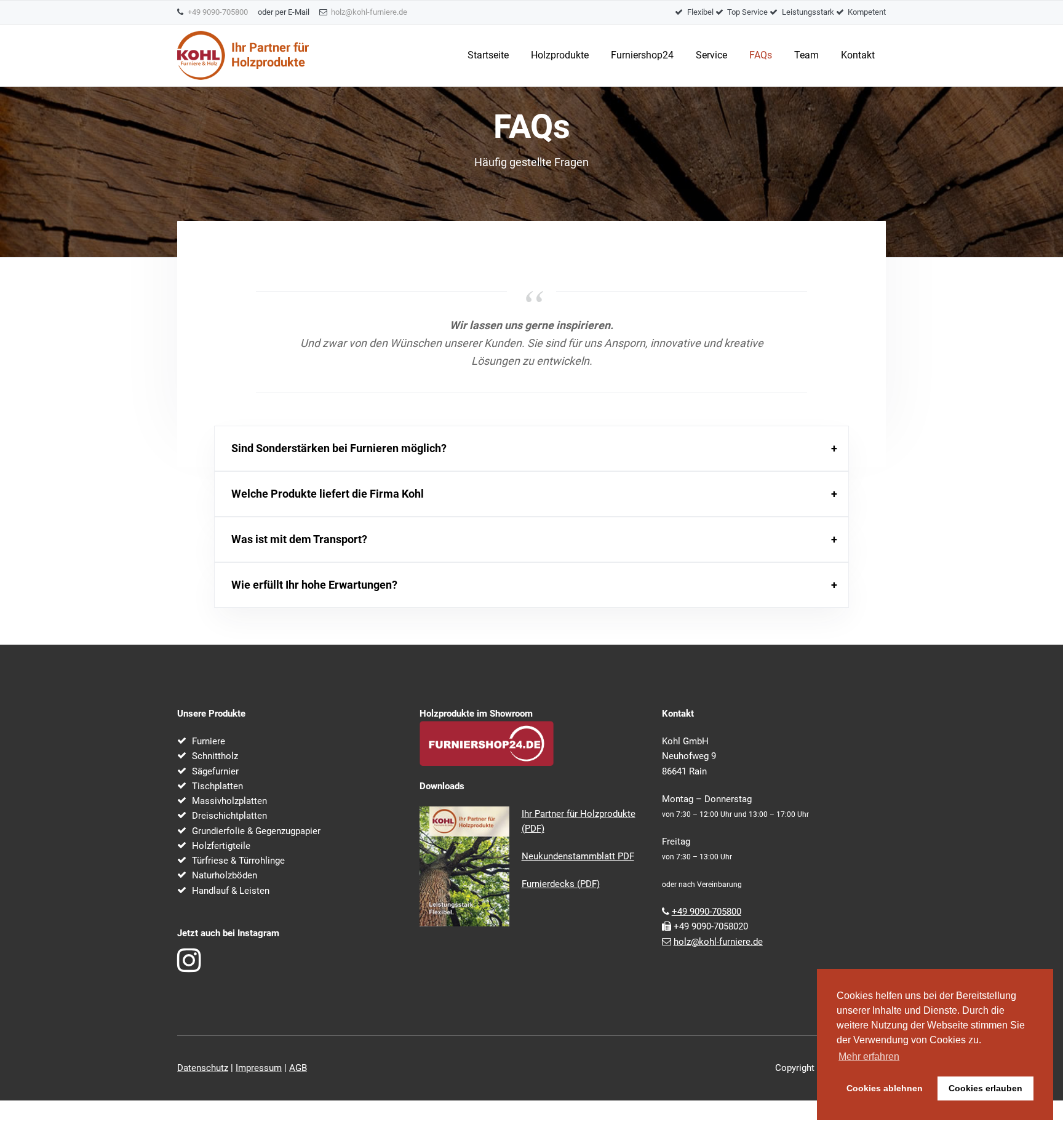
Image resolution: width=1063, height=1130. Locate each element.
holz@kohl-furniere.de (369, 12)
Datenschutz (202, 1067)
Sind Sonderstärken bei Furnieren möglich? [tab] (339, 448)
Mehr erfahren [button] (868, 1056)
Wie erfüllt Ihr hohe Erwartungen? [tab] (314, 584)
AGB (298, 1067)
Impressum (259, 1067)
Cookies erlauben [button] (985, 1088)
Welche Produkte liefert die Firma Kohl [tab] (327, 493)
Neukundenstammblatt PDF (578, 856)
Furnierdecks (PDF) (561, 883)
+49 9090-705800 (218, 12)
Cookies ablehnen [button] (884, 1088)
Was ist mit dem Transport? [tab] (299, 539)
